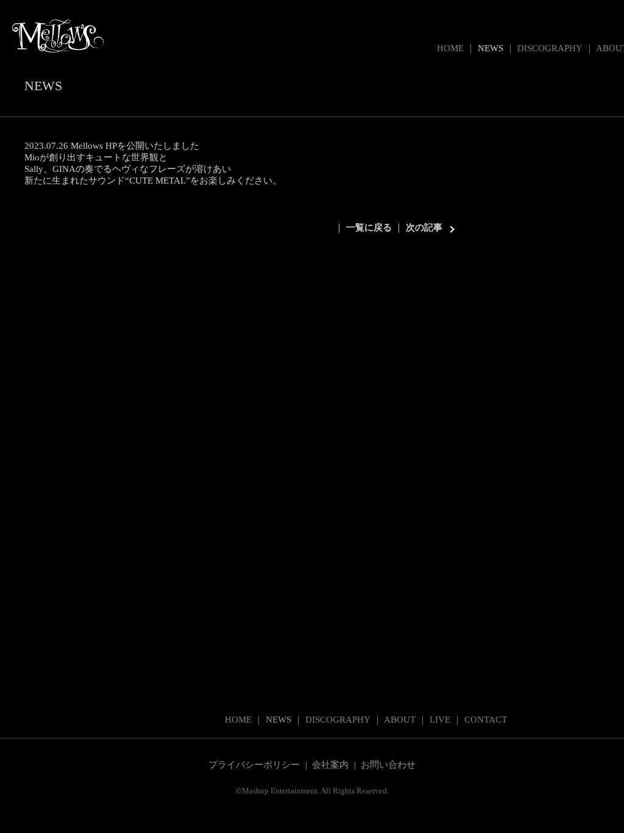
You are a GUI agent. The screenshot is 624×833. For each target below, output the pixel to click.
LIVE (440, 719)
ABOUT (400, 719)
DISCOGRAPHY (550, 48)
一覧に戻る (369, 227)
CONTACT (485, 719)
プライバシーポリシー (254, 765)
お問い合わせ (388, 765)
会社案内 (330, 765)
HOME (450, 48)
